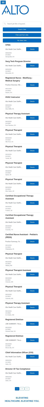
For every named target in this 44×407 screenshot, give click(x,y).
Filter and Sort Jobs (22, 35)
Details (32, 49)
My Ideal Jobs (22, 40)
